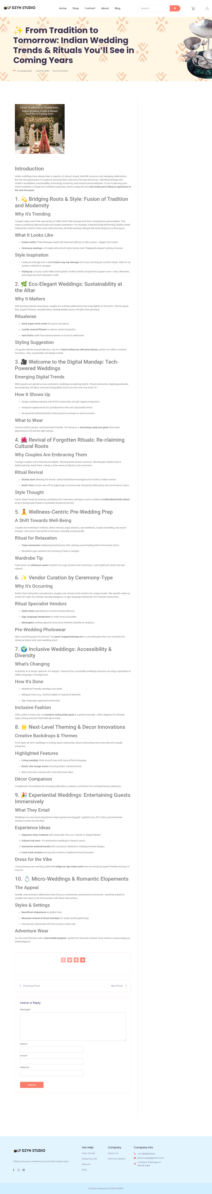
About (105, 8)
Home (63, 8)
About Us (113, 1153)
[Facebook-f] (13, 1170)
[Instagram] (18, 1170)
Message (25, 1009)
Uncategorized (24, 71)
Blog (117, 8)
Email (23, 1056)
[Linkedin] (23, 1170)
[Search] (175, 8)
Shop (76, 8)
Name (24, 1044)
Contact (90, 8)
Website (24, 1067)
